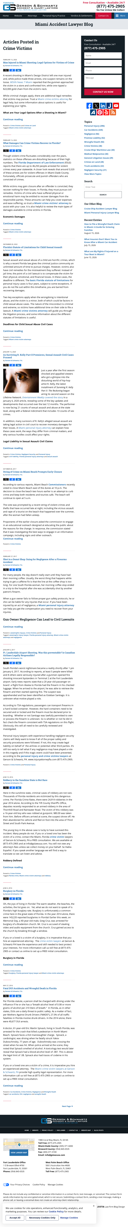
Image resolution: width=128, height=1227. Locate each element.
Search (103, 194)
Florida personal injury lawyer (27, 973)
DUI (21, 1094)
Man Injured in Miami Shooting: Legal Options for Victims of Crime (38, 62)
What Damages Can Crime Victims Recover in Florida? (32, 143)
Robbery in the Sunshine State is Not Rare (25, 780)
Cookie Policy (39, 1184)
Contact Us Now (103, 91)
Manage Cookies (55, 1184)
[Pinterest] (100, 112)
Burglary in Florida (13, 890)
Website (18, 15)
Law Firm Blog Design (111, 1206)
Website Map (86, 1130)
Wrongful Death (50, 1092)
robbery (48, 876)
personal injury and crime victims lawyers (44, 756)
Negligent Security (28, 454)
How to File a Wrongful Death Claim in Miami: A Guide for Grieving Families (102, 227)
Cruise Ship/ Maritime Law (99, 150)
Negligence (36, 1092)
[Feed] (113, 112)
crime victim (57, 836)
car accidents (14, 1094)
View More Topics (92, 174)
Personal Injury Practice (54, 15)
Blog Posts (98, 1130)
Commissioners (57, 484)
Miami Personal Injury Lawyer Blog (101, 212)
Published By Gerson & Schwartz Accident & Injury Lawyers (104, 6)
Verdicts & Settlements (81, 15)
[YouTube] (116, 106)
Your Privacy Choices (20, 1184)
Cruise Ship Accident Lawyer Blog (100, 208)
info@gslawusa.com (55, 1155)
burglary (12, 973)
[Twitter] (96, 106)
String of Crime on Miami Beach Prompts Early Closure (32, 471)
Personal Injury (44, 454)
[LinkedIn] (103, 106)
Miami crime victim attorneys (20, 128)
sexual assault (52, 456)
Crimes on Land (30, 125)
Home (6, 15)
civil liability (13, 456)
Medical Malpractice (96, 154)
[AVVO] (93, 112)
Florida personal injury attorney (41, 635)
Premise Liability (94, 138)
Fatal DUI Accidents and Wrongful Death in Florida (30, 988)
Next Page (66, 1106)
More (122, 15)
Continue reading (13, 119)
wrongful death (40, 1094)
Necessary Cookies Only (42, 1217)
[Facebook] (89, 106)
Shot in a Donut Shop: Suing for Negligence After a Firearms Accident (35, 561)
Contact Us (103, 15)
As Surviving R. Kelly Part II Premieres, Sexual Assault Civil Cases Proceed (38, 356)
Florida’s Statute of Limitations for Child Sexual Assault (32, 247)
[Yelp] (106, 112)
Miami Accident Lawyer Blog (30, 6)
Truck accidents (94, 166)
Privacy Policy (47, 1130)
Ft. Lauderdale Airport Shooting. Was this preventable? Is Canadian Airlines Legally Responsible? (39, 654)
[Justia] (109, 106)
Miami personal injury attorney (56, 605)
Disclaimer (61, 1130)
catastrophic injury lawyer (19, 635)
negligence (18, 637)
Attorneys (32, 15)
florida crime (14, 876)
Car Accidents (15, 1092)
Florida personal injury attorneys (31, 456)
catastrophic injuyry (17, 633)
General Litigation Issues (98, 158)
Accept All (15, 1217)
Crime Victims (15, 125)
